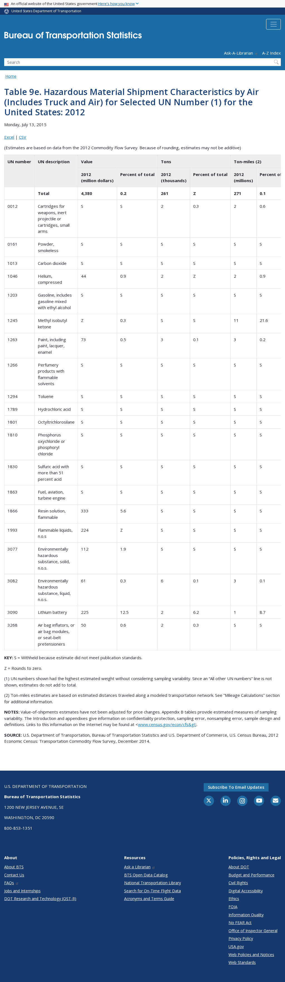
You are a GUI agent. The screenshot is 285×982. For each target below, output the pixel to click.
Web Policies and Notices (251, 954)
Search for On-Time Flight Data (152, 890)
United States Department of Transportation (46, 11)
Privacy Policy (241, 938)
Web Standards (242, 962)
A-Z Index (271, 53)
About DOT (239, 866)
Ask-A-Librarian (238, 53)
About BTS (14, 866)
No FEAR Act (240, 922)
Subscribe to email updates (236, 787)
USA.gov (236, 946)
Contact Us (14, 875)
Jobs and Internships (22, 890)
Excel (9, 137)
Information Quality (246, 914)
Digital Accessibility (246, 890)
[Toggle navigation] (273, 24)
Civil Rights (238, 882)
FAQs (9, 882)
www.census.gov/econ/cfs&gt (167, 724)
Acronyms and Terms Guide (149, 898)
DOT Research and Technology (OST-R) (40, 898)
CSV (22, 137)
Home (10, 76)
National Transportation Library (152, 882)
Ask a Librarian (137, 866)
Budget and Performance (251, 875)
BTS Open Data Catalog (146, 875)
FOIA (233, 906)
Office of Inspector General (253, 930)
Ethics (234, 898)
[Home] (73, 37)
